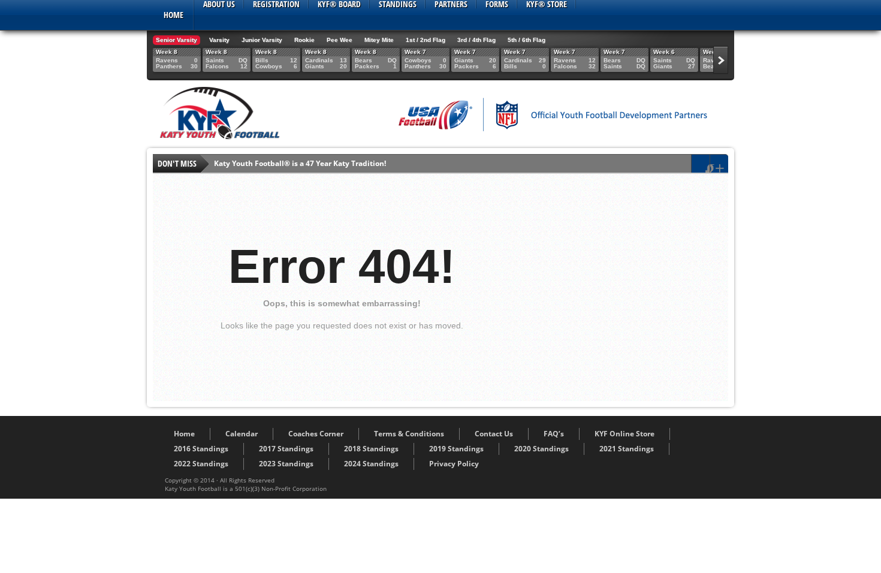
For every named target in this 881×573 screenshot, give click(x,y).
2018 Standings (371, 449)
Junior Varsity (262, 40)
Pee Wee (339, 40)
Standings (398, 4)
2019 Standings (456, 449)
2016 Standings (201, 449)
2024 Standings (371, 464)
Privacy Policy (454, 464)
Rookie (304, 40)
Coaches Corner (315, 434)
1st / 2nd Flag (425, 40)
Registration (276, 4)
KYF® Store (546, 4)
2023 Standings (286, 464)
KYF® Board (339, 4)
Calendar (241, 434)
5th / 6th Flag (526, 40)
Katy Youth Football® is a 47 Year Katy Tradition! (300, 163)
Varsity (219, 40)
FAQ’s (554, 434)
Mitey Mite (379, 40)
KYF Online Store (624, 434)
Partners (451, 4)
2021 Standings (626, 449)
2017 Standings (286, 449)
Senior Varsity (176, 40)
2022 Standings (201, 464)
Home (173, 14)
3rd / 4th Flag (476, 40)
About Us (219, 4)
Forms (496, 4)
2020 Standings (541, 449)
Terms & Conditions (409, 434)
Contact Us (494, 434)
